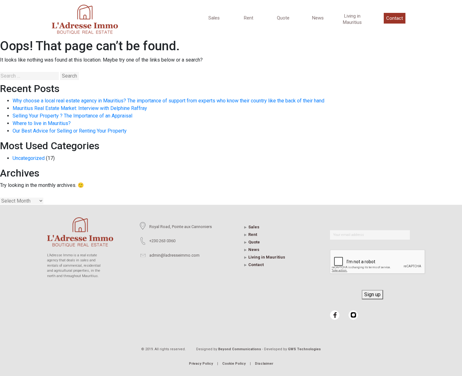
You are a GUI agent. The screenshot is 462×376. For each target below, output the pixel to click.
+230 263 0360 (162, 240)
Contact (394, 18)
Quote (283, 18)
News (318, 18)
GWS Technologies (304, 349)
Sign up (372, 294)
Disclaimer (264, 364)
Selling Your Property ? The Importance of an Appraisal (72, 116)
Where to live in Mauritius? (42, 123)
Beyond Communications (239, 349)
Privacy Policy (201, 364)
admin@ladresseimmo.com (174, 255)
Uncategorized (29, 158)
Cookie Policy (234, 364)
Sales (214, 18)
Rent (248, 18)
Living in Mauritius (352, 19)
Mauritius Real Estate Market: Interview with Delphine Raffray (80, 108)
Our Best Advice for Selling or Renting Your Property (70, 131)
